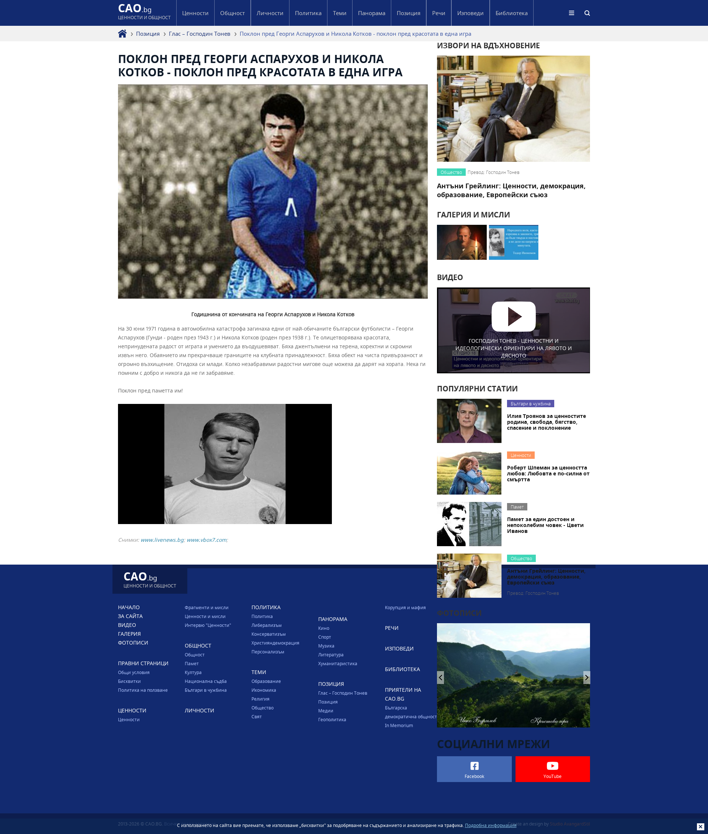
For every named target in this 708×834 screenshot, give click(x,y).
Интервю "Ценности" (208, 625)
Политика (262, 616)
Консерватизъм (268, 634)
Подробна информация (491, 825)
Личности (270, 13)
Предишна (587, 677)
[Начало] (122, 33)
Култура (193, 672)
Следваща (440, 677)
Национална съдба (206, 681)
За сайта (130, 616)
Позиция (148, 33)
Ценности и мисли (205, 616)
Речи (438, 13)
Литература (331, 654)
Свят (256, 716)
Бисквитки (129, 681)
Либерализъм (266, 625)
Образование (266, 681)
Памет (192, 663)
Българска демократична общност (411, 712)
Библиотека (512, 13)
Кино (323, 628)
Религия (260, 699)
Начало (129, 607)
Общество (262, 708)
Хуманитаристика (337, 663)
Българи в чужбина (206, 690)
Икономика (263, 690)
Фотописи (133, 642)
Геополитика (332, 719)
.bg (144, 12)
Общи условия (134, 672)
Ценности (129, 719)
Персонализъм (267, 652)
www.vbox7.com (206, 539)
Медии (325, 710)
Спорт (324, 637)
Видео (127, 624)
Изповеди (470, 13)
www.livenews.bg (162, 539)
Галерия (129, 633)
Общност (195, 654)
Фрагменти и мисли (207, 607)
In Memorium (399, 725)
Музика (326, 646)
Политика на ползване (143, 690)
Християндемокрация (275, 643)
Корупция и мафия (405, 607)
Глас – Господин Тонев (199, 33)
